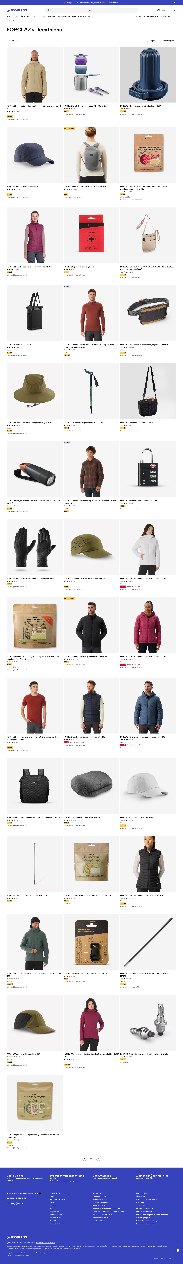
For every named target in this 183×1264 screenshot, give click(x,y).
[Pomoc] (163, 10)
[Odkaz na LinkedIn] (22, 1203)
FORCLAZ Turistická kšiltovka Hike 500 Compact (84, 578)
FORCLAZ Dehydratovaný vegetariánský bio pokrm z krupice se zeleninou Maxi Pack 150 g (34, 657)
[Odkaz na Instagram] (17, 1203)
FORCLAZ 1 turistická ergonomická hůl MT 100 (83, 423)
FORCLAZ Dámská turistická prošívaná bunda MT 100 (143, 578)
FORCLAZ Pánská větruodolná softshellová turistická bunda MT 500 (34, 107)
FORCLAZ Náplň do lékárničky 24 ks (79, 267)
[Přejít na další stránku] (98, 1158)
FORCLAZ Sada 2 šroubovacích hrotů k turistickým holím (144, 1054)
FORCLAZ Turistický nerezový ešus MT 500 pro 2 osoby (87, 106)
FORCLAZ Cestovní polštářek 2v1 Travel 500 (82, 817)
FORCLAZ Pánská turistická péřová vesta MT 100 (84, 737)
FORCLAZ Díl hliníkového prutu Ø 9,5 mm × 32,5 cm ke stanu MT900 (146, 974)
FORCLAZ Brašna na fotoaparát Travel (136, 423)
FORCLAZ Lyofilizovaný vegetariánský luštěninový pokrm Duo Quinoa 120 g (33, 1136)
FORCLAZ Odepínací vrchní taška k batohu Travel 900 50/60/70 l (34, 817)
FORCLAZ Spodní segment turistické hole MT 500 (28, 895)
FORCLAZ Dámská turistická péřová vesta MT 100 (141, 895)
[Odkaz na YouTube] (13, 1203)
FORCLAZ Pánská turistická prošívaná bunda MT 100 (142, 737)
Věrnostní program (168, 16)
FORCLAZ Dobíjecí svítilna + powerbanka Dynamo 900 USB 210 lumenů (34, 502)
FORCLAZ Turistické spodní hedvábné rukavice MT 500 (30, 578)
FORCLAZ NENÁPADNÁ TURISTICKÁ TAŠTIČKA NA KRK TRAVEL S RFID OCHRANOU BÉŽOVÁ (147, 268)
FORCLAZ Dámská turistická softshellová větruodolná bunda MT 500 (91, 1055)
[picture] (35, 75)
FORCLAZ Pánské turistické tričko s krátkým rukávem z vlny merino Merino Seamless (32, 738)
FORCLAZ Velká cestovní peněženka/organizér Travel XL (144, 345)
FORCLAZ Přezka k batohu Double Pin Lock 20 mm (85, 973)
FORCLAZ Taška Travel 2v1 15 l (20, 345)
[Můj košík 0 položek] (173, 10)
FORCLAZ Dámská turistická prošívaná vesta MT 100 (29, 267)
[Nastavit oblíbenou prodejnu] (158, 10)
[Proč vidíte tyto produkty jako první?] (147, 41)
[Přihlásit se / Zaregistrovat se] (168, 10)
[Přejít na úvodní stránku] (17, 10)
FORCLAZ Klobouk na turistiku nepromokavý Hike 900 (30, 423)
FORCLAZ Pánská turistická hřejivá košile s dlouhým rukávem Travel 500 (90, 502)
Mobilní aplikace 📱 (151, 16)
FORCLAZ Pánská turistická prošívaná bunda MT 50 (85, 656)
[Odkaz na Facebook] (8, 1203)
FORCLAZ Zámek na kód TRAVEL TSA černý (138, 501)
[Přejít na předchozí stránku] (84, 1158)
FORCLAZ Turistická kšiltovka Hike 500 (23, 186)
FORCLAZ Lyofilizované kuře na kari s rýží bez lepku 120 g (88, 895)
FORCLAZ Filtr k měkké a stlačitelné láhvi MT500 (140, 106)
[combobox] (169, 41)
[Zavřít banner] (174, 2)
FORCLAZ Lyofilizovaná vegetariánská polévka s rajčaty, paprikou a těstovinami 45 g (144, 187)
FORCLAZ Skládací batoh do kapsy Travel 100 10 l (85, 186)
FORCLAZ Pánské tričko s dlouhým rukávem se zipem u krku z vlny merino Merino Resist (90, 346)
